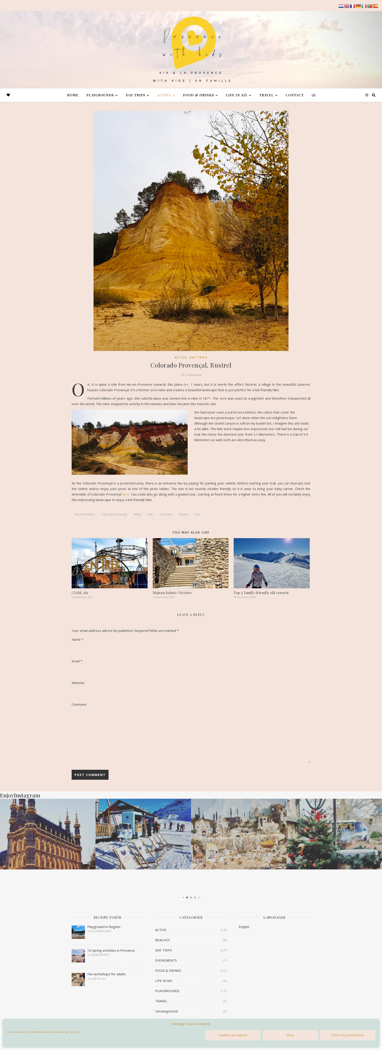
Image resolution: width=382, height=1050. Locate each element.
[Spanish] (376, 5)
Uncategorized (166, 1011)
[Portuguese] (370, 5)
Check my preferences (347, 1035)
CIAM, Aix (80, 592)
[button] (183, 897)
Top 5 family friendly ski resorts (261, 592)
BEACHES (162, 940)
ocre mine (166, 514)
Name (77, 639)
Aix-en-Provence (84, 514)
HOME (72, 95)
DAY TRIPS (135, 95)
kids (150, 514)
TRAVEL (266, 95)
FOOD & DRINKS (198, 95)
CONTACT (295, 95)
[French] (353, 5)
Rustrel (183, 514)
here (125, 494)
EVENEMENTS (166, 960)
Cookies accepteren (232, 1035)
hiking (137, 514)
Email (77, 661)
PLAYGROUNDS (100, 95)
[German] (358, 5)
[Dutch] (341, 5)
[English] (347, 5)
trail (197, 514)
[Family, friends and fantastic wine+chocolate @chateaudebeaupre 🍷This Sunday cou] (238, 834)
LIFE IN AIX (236, 95)
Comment (79, 704)
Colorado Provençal (114, 514)
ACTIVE (164, 95)
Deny (290, 1035)
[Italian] (364, 5)
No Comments (191, 374)
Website (78, 682)
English (244, 926)
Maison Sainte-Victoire (172, 592)
